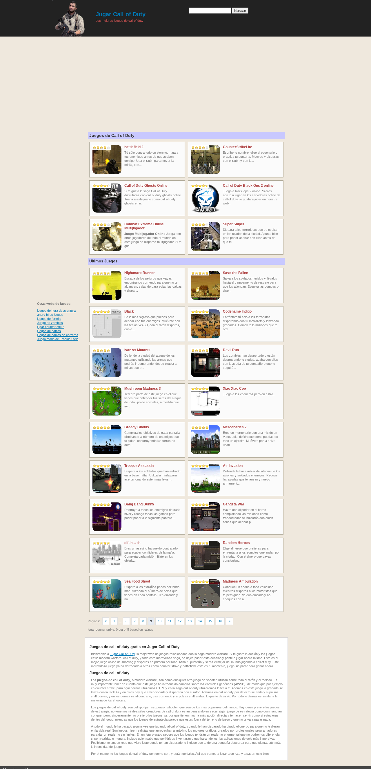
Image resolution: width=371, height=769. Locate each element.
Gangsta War (233, 504)
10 (159, 621)
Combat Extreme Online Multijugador (144, 226)
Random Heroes (236, 543)
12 (179, 621)
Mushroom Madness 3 (142, 389)
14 (200, 621)
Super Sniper (233, 224)
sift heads (132, 543)
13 (190, 621)
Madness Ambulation (240, 581)
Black (129, 311)
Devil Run (231, 350)
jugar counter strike (50, 327)
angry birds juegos (50, 314)
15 (210, 621)
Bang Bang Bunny (139, 504)
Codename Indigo (237, 311)
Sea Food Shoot (137, 581)
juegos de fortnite (49, 318)
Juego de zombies (50, 322)
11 (169, 621)
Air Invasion (233, 466)
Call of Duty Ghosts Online (146, 186)
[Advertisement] (185, 78)
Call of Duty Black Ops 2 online (248, 186)
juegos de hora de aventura (56, 310)
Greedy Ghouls (136, 427)
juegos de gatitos (49, 331)
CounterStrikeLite (237, 147)
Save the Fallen (235, 273)
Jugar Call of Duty (121, 14)
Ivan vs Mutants (137, 350)
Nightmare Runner (139, 273)
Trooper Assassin (139, 466)
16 (220, 621)
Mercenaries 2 (235, 427)
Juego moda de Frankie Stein (57, 339)
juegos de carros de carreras (57, 335)
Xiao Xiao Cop (234, 389)
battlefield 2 (133, 147)
